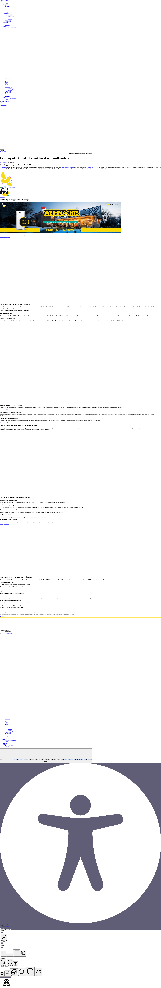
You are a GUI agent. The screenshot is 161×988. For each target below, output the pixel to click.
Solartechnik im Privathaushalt (68, 167)
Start (1, 162)
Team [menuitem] (6, 7)
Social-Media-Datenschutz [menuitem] (8, 745)
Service (4, 739)
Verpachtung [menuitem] (7, 25)
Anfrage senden (3, 102)
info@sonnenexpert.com (8, 635)
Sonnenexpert (4, 167)
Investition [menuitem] (5, 22)
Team (6, 720)
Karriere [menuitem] (6, 8)
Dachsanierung (13, 731)
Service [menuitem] (4, 26)
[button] (92, 761)
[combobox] (46, 755)
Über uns (4, 716)
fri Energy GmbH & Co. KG (92, 167)
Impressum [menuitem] (5, 743)
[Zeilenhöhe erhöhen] (2, 943)
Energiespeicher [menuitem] (8, 20)
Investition (5, 735)
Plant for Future (8, 724)
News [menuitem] (6, 5)
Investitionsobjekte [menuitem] (8, 23)
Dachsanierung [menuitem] (13, 17)
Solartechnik (5, 162)
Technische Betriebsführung (10, 740)
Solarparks (10, 729)
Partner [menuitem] (6, 10)
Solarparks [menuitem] (10, 19)
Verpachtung (7, 737)
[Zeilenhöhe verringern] (2, 947)
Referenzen (7, 719)
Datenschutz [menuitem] (5, 744)
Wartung (6, 741)
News (6, 717)
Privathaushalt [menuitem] (8, 21)
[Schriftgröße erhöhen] (2, 928)
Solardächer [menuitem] (10, 16)
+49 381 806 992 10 (5, 101)
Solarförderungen (77, 414)
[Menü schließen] (1, 1)
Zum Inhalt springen (4, 0)
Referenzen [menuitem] (7, 6)
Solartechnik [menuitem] (5, 13)
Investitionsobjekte (8, 736)
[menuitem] (7, 4)
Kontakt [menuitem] (6, 11)
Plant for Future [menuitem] (8, 12)
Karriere (6, 721)
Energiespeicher (8, 732)
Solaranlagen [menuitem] (7, 15)
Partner (6, 722)
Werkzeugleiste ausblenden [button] (6, 929)
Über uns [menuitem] (4, 4)
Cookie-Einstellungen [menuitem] (7, 746)
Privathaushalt (8, 733)
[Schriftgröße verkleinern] (2, 932)
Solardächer (10, 730)
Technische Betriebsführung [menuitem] (10, 27)
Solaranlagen (7, 727)
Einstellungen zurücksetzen (6, 977)
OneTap (7, 926)
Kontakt (6, 723)
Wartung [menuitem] (6, 28)
